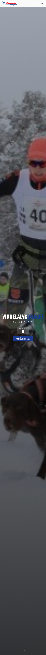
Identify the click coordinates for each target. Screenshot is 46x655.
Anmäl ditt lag (23, 338)
